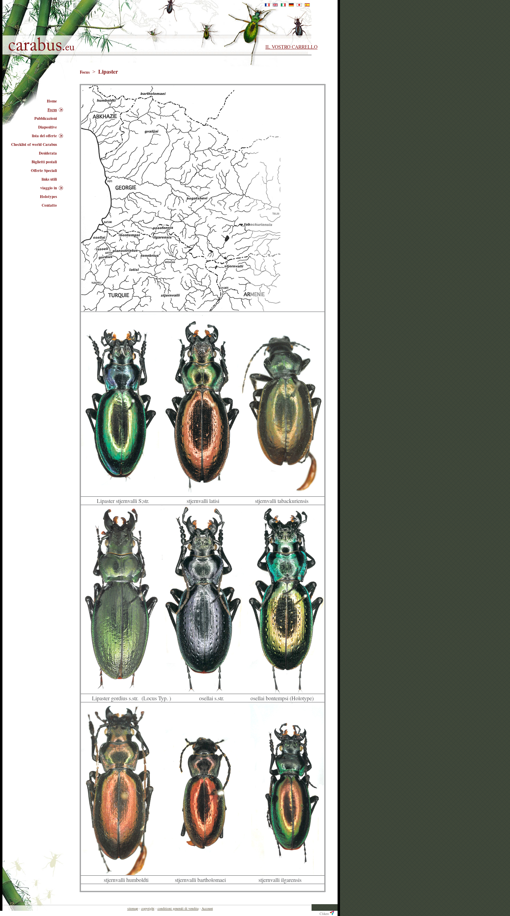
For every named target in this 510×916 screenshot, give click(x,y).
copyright (147, 908)
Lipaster (108, 71)
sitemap (132, 908)
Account (207, 908)
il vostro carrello (291, 46)
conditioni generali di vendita (178, 908)
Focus (85, 72)
